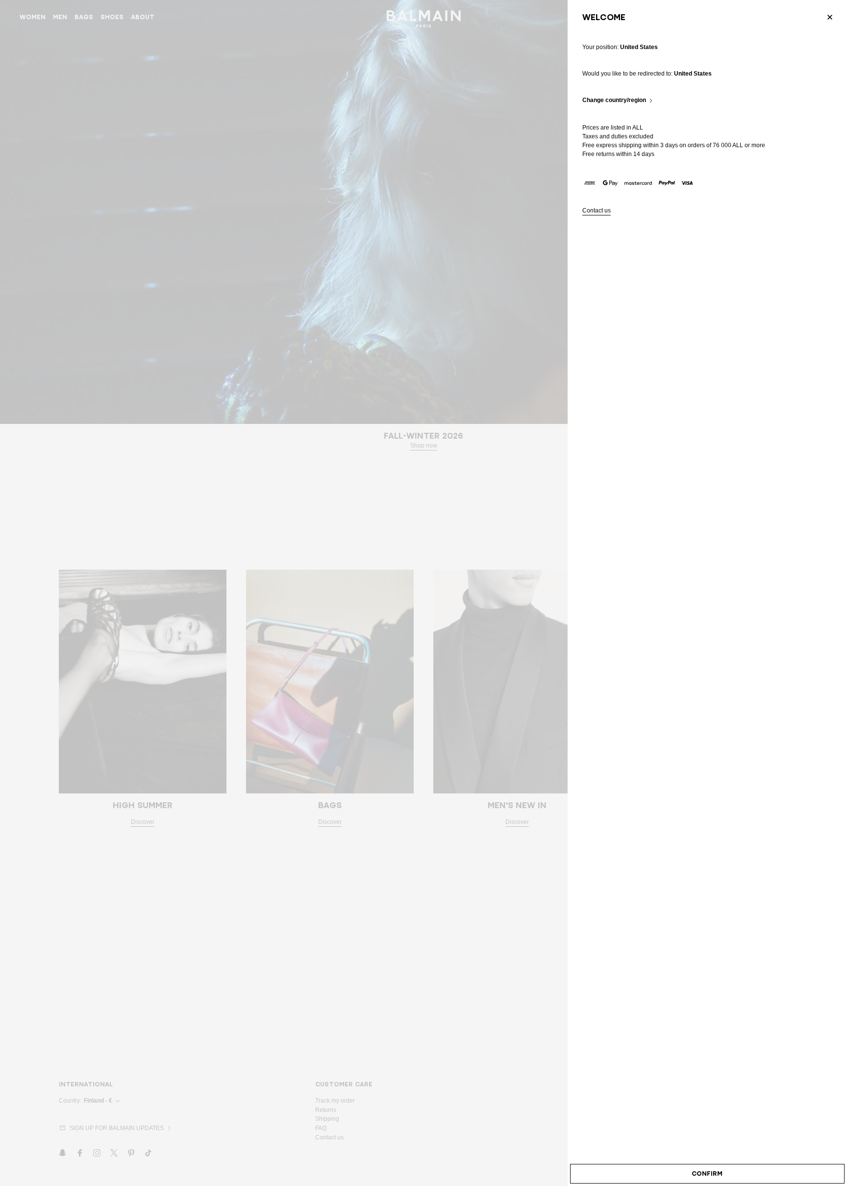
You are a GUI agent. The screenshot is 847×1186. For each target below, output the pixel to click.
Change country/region (614, 100)
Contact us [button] (596, 211)
